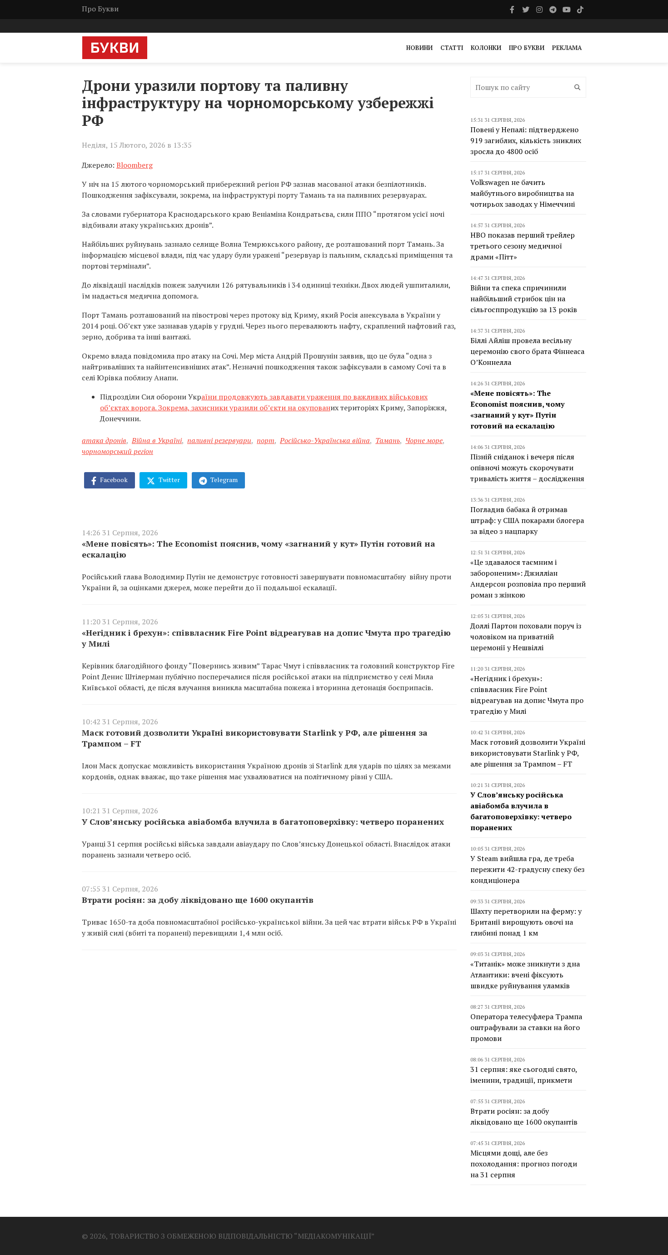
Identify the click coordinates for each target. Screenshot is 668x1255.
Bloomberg (134, 165)
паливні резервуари (219, 440)
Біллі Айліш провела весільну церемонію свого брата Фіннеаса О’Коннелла (527, 351)
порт (265, 440)
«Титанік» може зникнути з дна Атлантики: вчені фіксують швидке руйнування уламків (525, 975)
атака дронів (104, 440)
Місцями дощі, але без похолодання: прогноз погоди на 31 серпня (523, 1164)
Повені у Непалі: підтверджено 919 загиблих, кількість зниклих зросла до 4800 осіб (525, 140)
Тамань (387, 440)
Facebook (113, 479)
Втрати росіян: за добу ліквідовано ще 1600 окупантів (198, 899)
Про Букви (100, 9)
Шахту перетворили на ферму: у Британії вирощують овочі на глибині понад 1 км (526, 922)
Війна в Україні (157, 440)
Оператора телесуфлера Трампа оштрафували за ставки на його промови (526, 1027)
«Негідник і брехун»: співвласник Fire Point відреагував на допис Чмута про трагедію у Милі (266, 638)
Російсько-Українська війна (325, 440)
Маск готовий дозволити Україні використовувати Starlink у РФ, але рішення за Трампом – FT (255, 738)
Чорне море (424, 440)
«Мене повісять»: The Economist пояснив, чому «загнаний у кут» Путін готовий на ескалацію (258, 549)
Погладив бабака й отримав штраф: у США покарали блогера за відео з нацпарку (527, 520)
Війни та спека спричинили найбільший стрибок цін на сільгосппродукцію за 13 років (523, 298)
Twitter (168, 479)
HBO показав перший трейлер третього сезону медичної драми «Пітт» (522, 246)
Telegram (223, 479)
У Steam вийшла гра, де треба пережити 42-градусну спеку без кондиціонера (527, 869)
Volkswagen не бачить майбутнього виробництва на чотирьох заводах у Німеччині (522, 193)
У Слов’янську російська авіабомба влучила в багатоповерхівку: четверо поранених (263, 821)
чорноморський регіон (117, 451)
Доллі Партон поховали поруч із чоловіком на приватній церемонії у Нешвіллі (525, 636)
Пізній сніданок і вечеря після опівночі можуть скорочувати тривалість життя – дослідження (527, 467)
